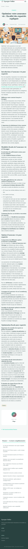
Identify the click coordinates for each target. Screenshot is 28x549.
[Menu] (25, 1)
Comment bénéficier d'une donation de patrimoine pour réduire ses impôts (13, 484)
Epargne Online (8, 1)
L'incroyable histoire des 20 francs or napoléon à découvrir (13, 502)
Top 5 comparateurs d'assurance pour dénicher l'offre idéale (13, 464)
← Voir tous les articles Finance (9, 429)
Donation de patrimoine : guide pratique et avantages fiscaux (12, 479)
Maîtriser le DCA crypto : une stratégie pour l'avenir (12, 488)
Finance (7, 6)
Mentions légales (5, 538)
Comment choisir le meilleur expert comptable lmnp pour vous (13, 469)
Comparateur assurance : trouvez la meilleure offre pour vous (14, 498)
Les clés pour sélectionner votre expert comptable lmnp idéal (13, 446)
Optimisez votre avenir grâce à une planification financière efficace (13, 460)
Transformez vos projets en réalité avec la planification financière (12, 493)
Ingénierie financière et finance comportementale (13, 475)
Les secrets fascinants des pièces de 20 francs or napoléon (13, 455)
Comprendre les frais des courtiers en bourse (12, 472)
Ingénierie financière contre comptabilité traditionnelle (11, 507)
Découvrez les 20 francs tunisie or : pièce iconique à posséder (14, 451)
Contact (3, 540)
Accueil (2, 6)
